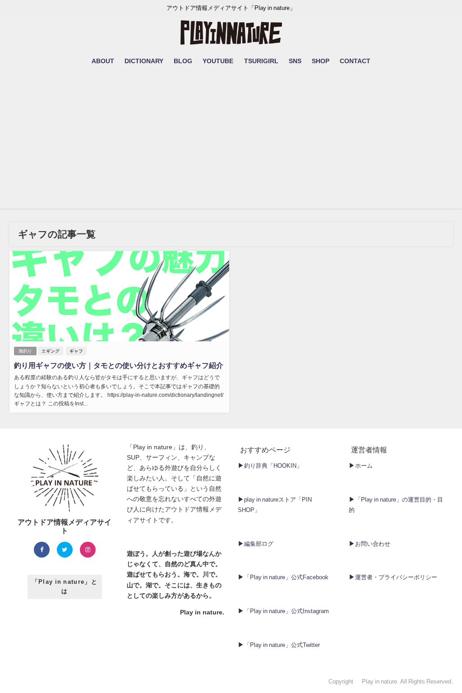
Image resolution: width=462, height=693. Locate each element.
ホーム (364, 466)
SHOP (320, 61)
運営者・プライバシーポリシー (396, 577)
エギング (51, 351)
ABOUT (103, 61)
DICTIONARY (144, 61)
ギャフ (76, 351)
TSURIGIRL (261, 61)
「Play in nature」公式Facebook (286, 577)
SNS (295, 61)
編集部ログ (258, 544)
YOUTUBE (218, 61)
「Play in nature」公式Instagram (286, 611)
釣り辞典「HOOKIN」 (273, 466)
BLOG (183, 61)
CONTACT (355, 61)
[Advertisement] (231, 145)
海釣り (25, 351)
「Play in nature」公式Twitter (282, 645)
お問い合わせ (372, 544)
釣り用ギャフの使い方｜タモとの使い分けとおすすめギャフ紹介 (118, 365)
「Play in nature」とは (64, 586)
